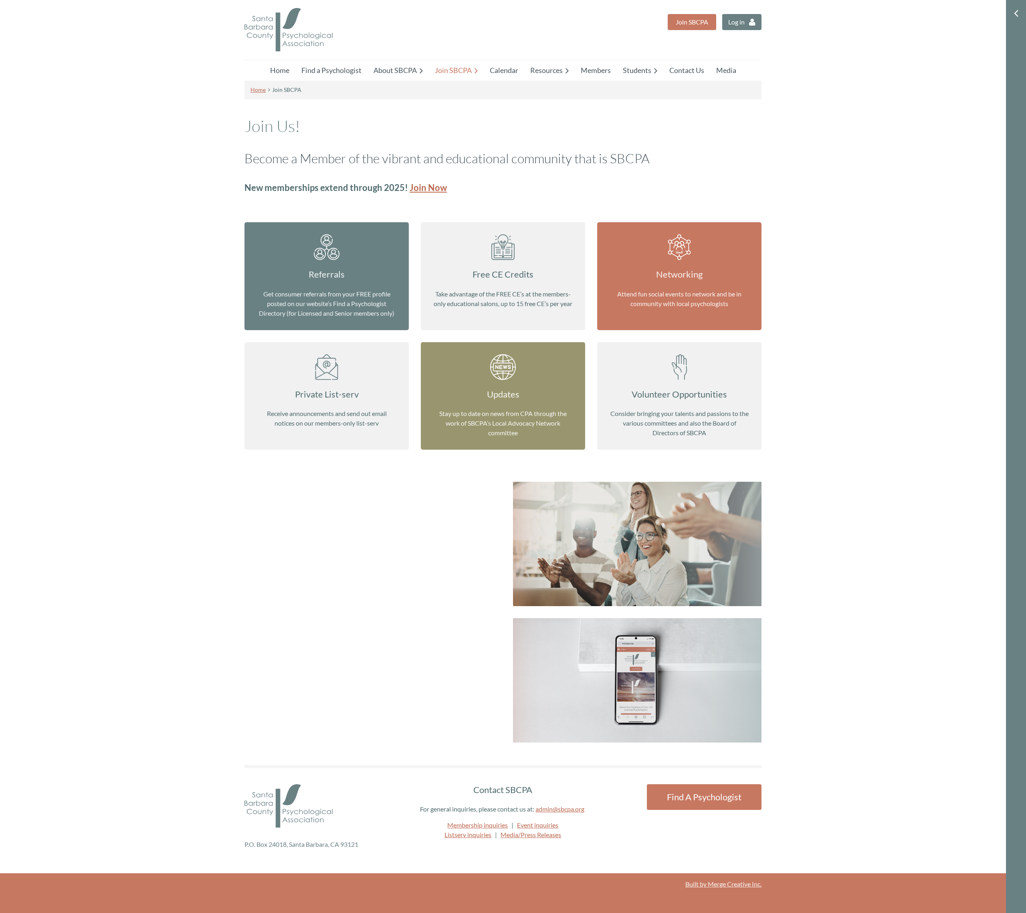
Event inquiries (537, 825)
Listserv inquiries (467, 834)
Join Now (428, 187)
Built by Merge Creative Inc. (723, 884)
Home (258, 89)
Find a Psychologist (704, 796)
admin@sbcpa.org (559, 809)
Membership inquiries (477, 825)
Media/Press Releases (531, 834)
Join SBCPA (692, 22)
